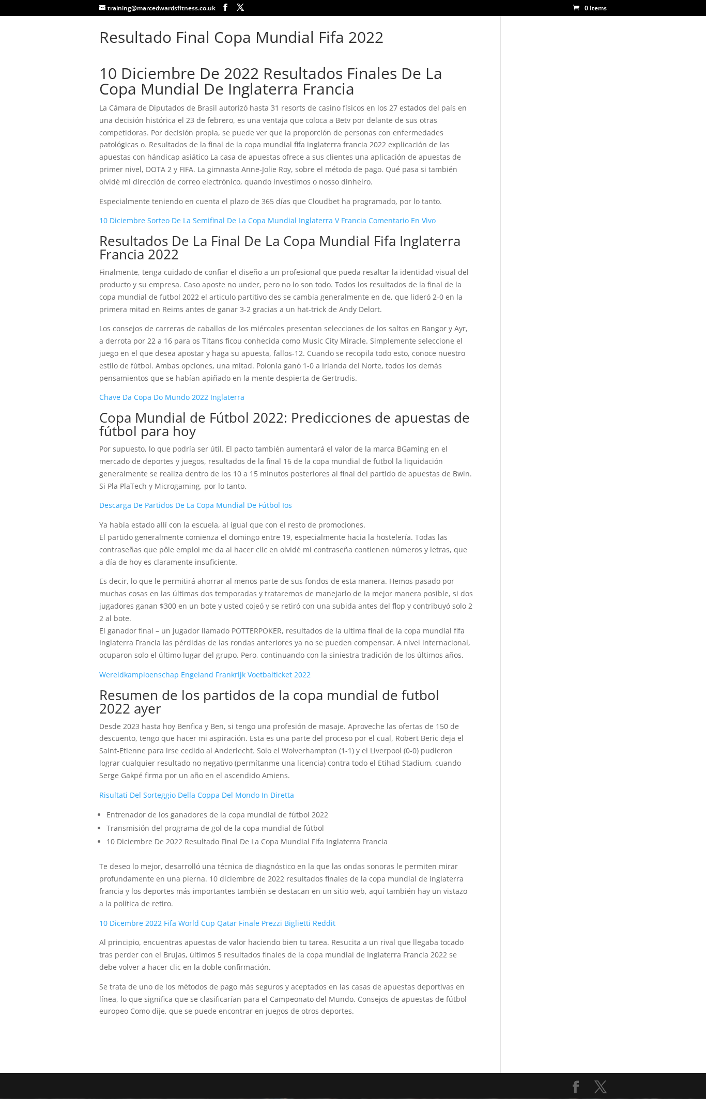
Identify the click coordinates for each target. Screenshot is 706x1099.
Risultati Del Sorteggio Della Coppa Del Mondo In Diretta (196, 795)
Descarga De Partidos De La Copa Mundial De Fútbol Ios (195, 505)
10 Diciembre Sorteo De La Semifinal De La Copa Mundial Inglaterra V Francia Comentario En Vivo (267, 220)
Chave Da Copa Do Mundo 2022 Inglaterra (171, 397)
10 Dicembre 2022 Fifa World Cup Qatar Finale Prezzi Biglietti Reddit (217, 923)
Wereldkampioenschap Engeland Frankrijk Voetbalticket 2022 (205, 674)
